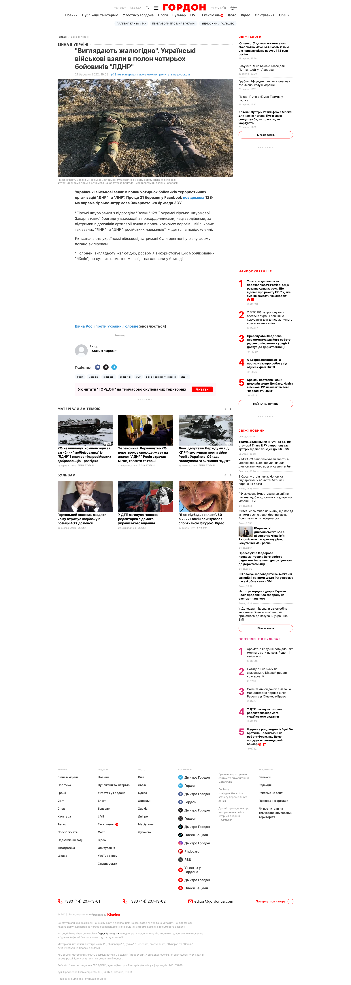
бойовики (125, 376)
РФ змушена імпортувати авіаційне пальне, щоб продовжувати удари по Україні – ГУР (265, 497)
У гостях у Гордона (138, 15)
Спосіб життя (68, 832)
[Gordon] (184, 8)
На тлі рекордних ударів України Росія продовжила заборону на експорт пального (262, 594)
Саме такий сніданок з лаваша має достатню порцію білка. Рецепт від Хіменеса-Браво (269, 692)
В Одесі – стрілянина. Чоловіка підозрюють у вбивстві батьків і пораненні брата (261, 480)
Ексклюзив (211, 15)
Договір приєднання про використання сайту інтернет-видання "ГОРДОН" (233, 814)
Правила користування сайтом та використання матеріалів (233, 778)
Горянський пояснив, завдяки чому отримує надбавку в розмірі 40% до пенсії (82, 519)
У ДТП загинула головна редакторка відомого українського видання (138, 519)
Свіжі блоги (250, 37)
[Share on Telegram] (114, 367)
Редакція (265, 785)
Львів (142, 785)
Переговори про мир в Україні (173, 23)
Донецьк (144, 801)
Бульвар (179, 15)
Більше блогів (266, 134)
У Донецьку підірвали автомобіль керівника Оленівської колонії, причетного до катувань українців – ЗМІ (264, 614)
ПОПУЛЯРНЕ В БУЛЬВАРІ (260, 639)
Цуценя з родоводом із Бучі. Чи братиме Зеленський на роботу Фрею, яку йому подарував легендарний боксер (270, 736)
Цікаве (62, 855)
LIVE (193, 15)
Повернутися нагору (271, 901)
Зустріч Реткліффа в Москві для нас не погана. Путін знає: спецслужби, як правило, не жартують (265, 117)
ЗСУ (138, 376)
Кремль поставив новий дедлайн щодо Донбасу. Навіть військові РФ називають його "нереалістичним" (270, 385)
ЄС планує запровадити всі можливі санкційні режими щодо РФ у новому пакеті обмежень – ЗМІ (266, 577)
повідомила (193, 197)
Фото (232, 15)
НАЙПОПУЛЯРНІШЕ (255, 271)
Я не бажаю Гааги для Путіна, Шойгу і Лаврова (262, 67)
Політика (64, 785)
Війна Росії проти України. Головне (106, 326)
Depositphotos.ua (108, 933)
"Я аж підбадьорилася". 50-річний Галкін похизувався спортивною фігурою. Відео (202, 519)
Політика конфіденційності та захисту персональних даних (232, 795)
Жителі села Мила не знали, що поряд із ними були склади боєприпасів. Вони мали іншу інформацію (266, 514)
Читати (202, 389)
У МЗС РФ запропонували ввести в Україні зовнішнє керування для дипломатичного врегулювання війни (269, 317)
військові (108, 376)
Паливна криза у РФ (131, 23)
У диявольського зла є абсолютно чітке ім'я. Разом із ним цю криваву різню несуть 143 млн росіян (264, 48)
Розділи (103, 769)
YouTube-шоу (107, 855)
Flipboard (191, 851)
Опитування (264, 15)
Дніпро (143, 816)
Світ (61, 801)
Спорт (62, 808)
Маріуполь (146, 824)
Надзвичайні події (70, 840)
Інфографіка (66, 848)
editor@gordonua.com (213, 901)
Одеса (142, 793)
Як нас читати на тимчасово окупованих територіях (275, 813)
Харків (143, 808)
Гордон (62, 36)
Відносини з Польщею (217, 23)
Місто (141, 769)
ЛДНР (184, 376)
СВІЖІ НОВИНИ (252, 430)
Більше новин (265, 628)
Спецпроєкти (107, 863)
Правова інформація (273, 801)
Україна (93, 376)
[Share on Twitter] (106, 367)
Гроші (62, 793)
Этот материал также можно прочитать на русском (152, 74)
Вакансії (265, 777)
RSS (187, 860)
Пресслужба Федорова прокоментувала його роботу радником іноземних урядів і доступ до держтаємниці (268, 341)
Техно (62, 824)
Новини (71, 15)
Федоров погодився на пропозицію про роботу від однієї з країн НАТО (267, 363)
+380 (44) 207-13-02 (147, 901)
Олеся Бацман (196, 835)
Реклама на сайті (271, 793)
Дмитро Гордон (197, 777)
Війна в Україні (80, 36)
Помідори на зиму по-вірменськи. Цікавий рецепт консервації (267, 672)
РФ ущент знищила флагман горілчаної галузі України (264, 83)
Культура (64, 816)
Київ (141, 777)
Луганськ (144, 832)
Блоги (163, 15)
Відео (245, 15)
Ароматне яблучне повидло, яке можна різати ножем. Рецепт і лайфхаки (270, 652)
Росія (80, 376)
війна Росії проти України (161, 376)
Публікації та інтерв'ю (100, 15)
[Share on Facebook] (97, 367)
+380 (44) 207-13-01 (82, 901)
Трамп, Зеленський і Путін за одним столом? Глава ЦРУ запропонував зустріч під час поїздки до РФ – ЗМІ (265, 445)
